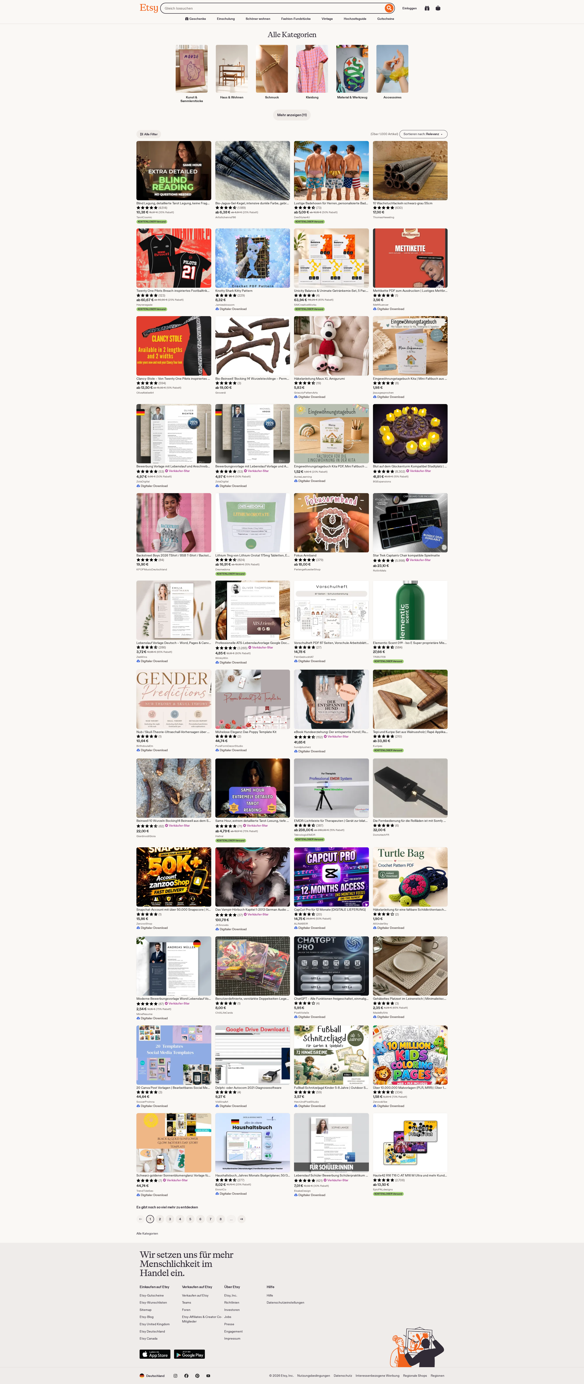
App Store (155, 1354)
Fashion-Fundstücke (296, 19)
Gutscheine (385, 19)
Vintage (327, 19)
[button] (152, 1375)
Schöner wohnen (258, 19)
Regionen (437, 1375)
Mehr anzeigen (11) (292, 115)
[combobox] (272, 8)
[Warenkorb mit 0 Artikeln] (438, 8)
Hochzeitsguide (355, 19)
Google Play (189, 1354)
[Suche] (389, 8)
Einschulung (226, 19)
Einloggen (409, 8)
